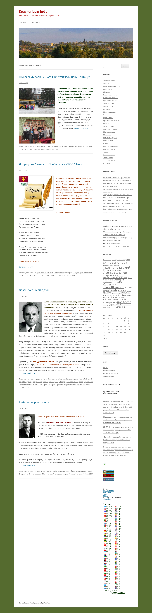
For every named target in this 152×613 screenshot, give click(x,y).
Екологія (106, 109)
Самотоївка (108, 280)
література (115, 297)
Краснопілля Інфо (33, 11)
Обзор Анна (33, 275)
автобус (86, 146)
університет (127, 305)
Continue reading (82, 128)
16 (129, 327)
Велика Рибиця (84, 379)
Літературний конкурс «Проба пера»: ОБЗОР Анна (50, 164)
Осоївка (120, 276)
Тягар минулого (109, 160)
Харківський (81, 385)
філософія (106, 307)
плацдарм (58, 474)
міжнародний (45, 385)
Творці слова (108, 158)
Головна (22, 23)
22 (125, 329)
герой (90, 471)
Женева (45, 382)
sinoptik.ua (107, 499)
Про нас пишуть (109, 149)
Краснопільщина (112, 270)
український (115, 304)
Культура (106, 123)
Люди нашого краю (110, 129)
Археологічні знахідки (111, 86)
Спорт (105, 152)
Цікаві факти (107, 163)
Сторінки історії (109, 155)
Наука (61, 379)
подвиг (65, 474)
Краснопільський (72, 382)
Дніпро (21, 474)
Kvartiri (105, 246)
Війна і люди (107, 89)
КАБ (128, 260)
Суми (119, 281)
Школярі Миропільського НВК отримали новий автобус (54, 77)
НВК (30, 149)
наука (53, 385)
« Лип (105, 338)
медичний (23, 385)
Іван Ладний (53, 382)
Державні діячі (41, 379)
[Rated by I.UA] (108, 466)
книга (121, 295)
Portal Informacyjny (110, 237)
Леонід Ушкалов (109, 126)
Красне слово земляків (44, 273)
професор (124, 302)
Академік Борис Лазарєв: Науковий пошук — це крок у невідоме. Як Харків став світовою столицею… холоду (117, 198)
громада (107, 292)
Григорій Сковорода (119, 260)
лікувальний (88, 382)
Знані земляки (53, 379)
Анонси (106, 83)
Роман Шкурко (74, 474)
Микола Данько (109, 132)
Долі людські (108, 106)
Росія (125, 278)
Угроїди (128, 287)
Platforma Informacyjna (111, 232)
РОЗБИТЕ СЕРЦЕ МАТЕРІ (120, 246)
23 (129, 329)
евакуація (125, 293)
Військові (106, 92)
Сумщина (109, 284)
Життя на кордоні (56, 146)
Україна (106, 291)
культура (106, 298)
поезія (41, 275)
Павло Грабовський (110, 146)
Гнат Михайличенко (110, 98)
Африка (75, 379)
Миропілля (110, 275)
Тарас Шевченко (113, 287)
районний (57, 275)
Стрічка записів (109, 371)
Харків (113, 290)
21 (121, 329)
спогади (105, 305)
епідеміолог (37, 382)
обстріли (107, 299)
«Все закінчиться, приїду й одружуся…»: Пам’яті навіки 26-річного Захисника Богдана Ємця (117, 440)
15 (125, 327)
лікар (81, 382)
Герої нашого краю (43, 471)
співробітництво (70, 385)
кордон (128, 295)
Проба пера (48, 275)
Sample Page (35, 23)
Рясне (130, 278)
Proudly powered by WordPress (40, 603)
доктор (29, 382)
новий (35, 149)
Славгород (119, 279)
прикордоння (110, 302)
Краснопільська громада (111, 265)
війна (122, 290)
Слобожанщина (109, 282)
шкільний (41, 149)
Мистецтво (107, 135)
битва (73, 471)
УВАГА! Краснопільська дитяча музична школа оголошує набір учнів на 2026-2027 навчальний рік (118, 430)
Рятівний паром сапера (34, 402)
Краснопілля (84, 273)
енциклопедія (110, 295)
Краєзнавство (108, 118)
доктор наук (116, 293)
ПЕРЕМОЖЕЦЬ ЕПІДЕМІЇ (34, 290)
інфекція (62, 382)
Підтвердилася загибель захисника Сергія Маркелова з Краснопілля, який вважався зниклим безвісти (118, 420)
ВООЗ (24, 382)
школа (113, 307)
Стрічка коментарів (110, 373)
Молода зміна (69, 146)
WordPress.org (108, 376)
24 (104, 332)
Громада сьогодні (43, 146)
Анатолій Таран (109, 81)
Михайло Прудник (110, 138)
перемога (59, 385)
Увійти (105, 368)
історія (121, 307)
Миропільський (33, 385)
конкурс (76, 273)
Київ (26, 474)
